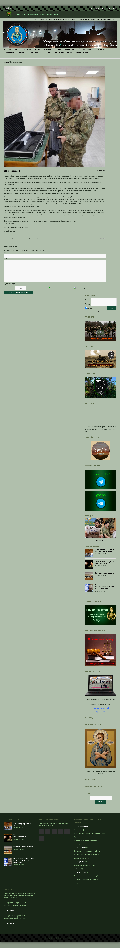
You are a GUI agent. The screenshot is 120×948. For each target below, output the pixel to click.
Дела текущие (80, 847)
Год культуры (80, 862)
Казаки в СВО (100, 540)
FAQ (107, 8)
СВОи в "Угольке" (69, 19)
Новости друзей (81, 872)
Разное (78, 869)
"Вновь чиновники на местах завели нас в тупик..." (105, 562)
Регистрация (99, 8)
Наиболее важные (15, 239)
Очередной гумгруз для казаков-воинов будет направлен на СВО (40, 19)
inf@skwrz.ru (11, 923)
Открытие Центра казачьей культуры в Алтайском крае (104, 550)
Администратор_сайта (43, 239)
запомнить (90, 308)
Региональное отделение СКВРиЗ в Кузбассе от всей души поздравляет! (104, 586)
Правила (113, 8)
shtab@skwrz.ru (11, 910)
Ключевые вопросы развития (105, 573)
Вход (91, 8)
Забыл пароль (97, 311)
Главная (6, 62)
